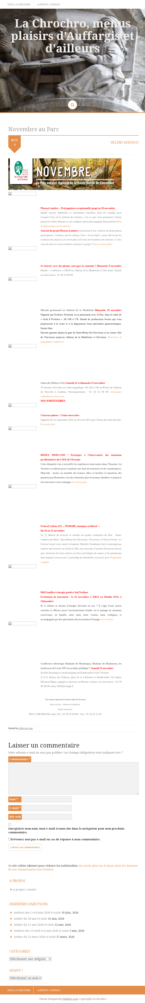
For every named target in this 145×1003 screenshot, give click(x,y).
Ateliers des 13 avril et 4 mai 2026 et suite (41, 930)
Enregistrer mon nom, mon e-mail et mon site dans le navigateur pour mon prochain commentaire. (66, 830)
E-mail (15, 808)
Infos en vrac (26, 728)
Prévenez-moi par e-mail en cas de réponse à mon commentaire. (55, 839)
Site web (15, 816)
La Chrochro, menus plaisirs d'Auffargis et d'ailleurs (72, 36)
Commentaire (19, 759)
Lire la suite (107, 619)
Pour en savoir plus (102, 244)
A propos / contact (48, 4)
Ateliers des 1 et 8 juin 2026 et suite (37, 912)
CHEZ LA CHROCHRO (19, 4)
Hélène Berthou (125, 142)
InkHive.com (70, 999)
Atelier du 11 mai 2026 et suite (34, 924)
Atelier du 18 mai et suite (30, 918)
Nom (13, 799)
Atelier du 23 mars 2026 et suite (35, 936)
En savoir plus (48, 424)
